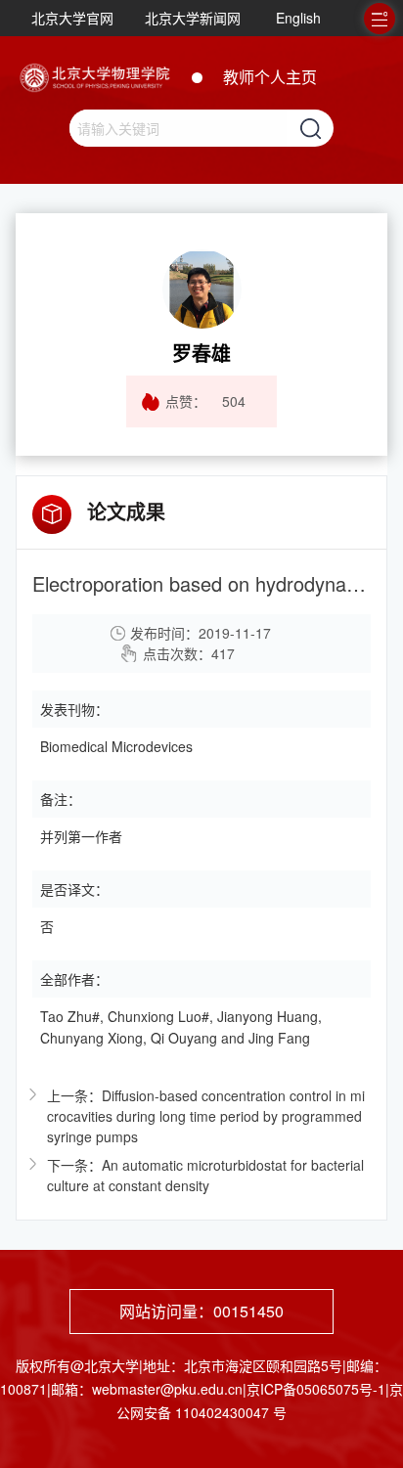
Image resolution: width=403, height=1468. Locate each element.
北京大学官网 (72, 17)
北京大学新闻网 (193, 17)
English (298, 17)
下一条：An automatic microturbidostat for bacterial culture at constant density (205, 1175)
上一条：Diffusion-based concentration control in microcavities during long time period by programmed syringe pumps (206, 1116)
